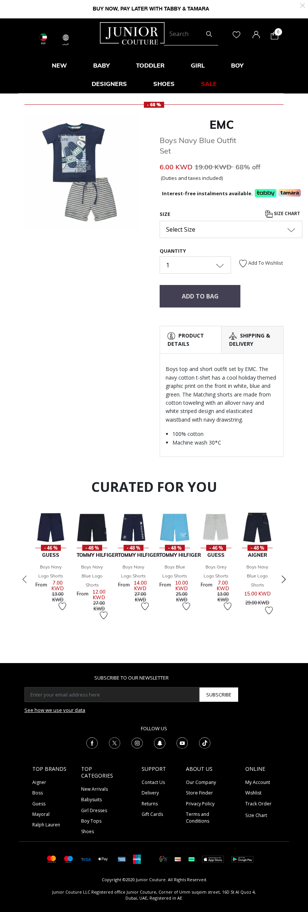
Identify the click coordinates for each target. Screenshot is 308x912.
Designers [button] (109, 83)
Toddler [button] (150, 65)
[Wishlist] (62, 606)
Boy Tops (91, 821)
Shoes (87, 831)
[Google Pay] (163, 858)
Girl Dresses (94, 810)
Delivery (150, 793)
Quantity (173, 250)
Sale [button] (209, 83)
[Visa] (86, 859)
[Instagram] (137, 742)
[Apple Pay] (103, 858)
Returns (150, 803)
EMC (222, 125)
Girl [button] (198, 65)
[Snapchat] (159, 742)
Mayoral (41, 814)
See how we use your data (54, 710)
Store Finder (199, 793)
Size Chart (286, 213)
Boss (37, 793)
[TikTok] (204, 742)
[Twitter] (114, 742)
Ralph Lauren (46, 825)
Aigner (39, 782)
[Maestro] (68, 858)
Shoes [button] (164, 83)
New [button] (59, 65)
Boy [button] (237, 65)
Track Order (258, 803)
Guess (38, 803)
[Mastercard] (51, 858)
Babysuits (91, 799)
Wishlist (253, 793)
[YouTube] (182, 742)
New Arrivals (94, 789)
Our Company (201, 782)
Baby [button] (101, 65)
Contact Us (153, 782)
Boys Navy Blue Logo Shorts (92, 576)
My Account (257, 782)
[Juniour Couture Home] (132, 33)
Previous (24, 579)
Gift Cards (152, 814)
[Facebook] (92, 742)
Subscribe (218, 694)
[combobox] (191, 34)
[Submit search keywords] (209, 34)
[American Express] (121, 858)
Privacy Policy (200, 803)
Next (283, 579)
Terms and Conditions (197, 817)
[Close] (302, 4)
